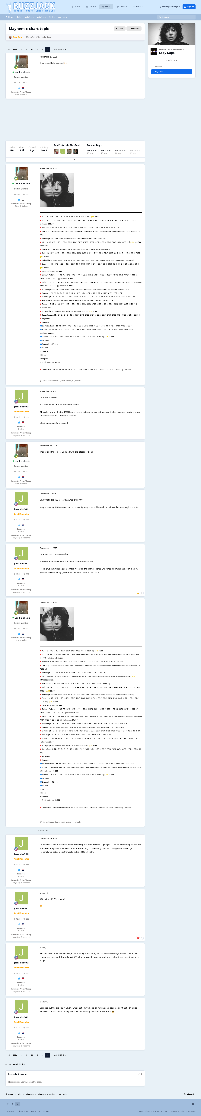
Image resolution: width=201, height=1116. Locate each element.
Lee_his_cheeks (22, 72)
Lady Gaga (46, 37)
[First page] (8, 49)
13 (37, 49)
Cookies (46, 1111)
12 (32, 49)
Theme (10, 1111)
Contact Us (35, 1111)
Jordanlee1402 (21, 406)
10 (21, 49)
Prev (15, 49)
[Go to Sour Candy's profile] (10, 37)
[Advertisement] (87, 120)
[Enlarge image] (57, 174)
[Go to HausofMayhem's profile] (75, 151)
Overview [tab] (158, 66)
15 (47, 49)
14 (42, 49)
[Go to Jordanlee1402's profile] (62, 151)
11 (26, 49)
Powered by (183, 1111)
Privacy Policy (23, 1111)
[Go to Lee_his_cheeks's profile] (21, 61)
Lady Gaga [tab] (158, 71)
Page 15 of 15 (59, 49)
